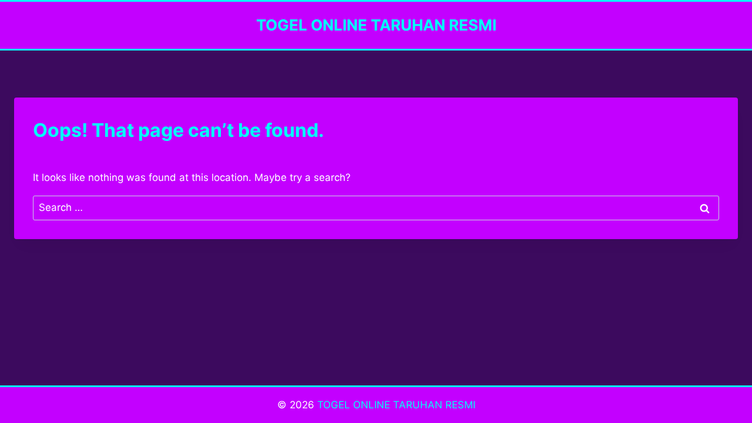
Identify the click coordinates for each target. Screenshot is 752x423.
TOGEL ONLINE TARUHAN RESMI (396, 405)
